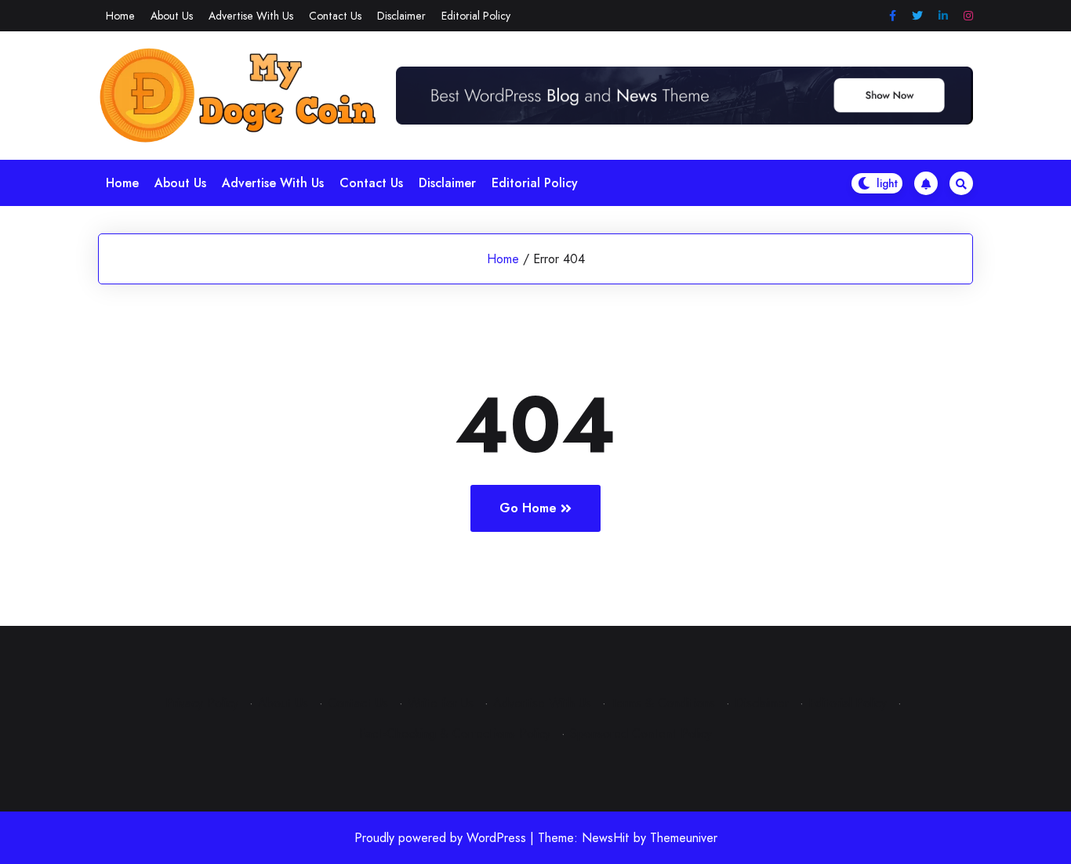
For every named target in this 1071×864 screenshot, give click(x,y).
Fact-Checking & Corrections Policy (454, 734)
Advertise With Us (251, 15)
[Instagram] (968, 16)
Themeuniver (683, 838)
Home (120, 15)
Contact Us (335, 15)
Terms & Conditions (663, 703)
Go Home (528, 508)
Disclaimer (401, 15)
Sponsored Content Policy (641, 734)
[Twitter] (917, 16)
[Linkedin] (943, 16)
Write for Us (441, 703)
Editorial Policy (475, 15)
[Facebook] (892, 16)
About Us (172, 15)
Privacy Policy (201, 703)
